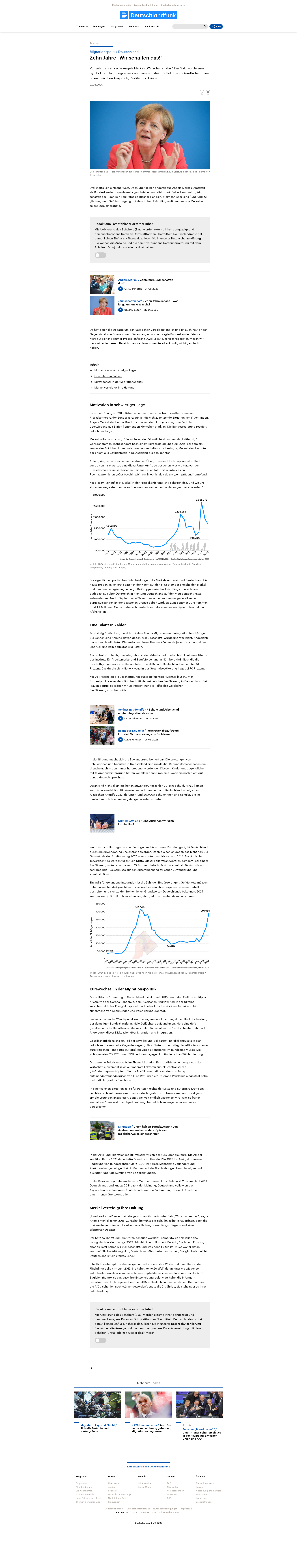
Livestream (114, 1483)
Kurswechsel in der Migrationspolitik (118, 381)
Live (218, 26)
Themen (80, 26)
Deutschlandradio (121, 5)
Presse (199, 1487)
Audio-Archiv (152, 26)
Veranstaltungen (175, 1490)
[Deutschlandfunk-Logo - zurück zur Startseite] (148, 15)
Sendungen (99, 26)
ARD (128, 1512)
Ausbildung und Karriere (208, 1490)
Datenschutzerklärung (186, 238)
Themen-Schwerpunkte (88, 1501)
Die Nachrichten (84, 1490)
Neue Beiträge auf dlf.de (88, 1498)
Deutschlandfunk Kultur (146, 5)
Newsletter (172, 1487)
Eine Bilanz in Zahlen (108, 376)
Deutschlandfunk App (119, 1494)
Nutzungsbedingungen (165, 1508)
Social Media (144, 1487)
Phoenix (144, 1512)
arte (154, 1512)
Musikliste (172, 1494)
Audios (111, 1487)
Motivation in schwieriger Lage (115, 370)
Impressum (186, 1508)
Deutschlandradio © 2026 (148, 1523)
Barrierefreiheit (203, 1501)
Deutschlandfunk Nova (173, 5)
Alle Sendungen (84, 1487)
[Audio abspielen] (120, 288)
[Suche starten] (204, 26)
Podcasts (134, 26)
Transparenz (202, 1494)
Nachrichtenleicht (85, 1494)
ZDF (135, 1512)
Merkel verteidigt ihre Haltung (114, 387)
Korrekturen (202, 1498)
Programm (117, 26)
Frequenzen (114, 1501)
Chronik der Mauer (169, 1512)
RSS (169, 1498)
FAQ (169, 1483)
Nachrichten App (117, 1498)
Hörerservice (144, 1483)
